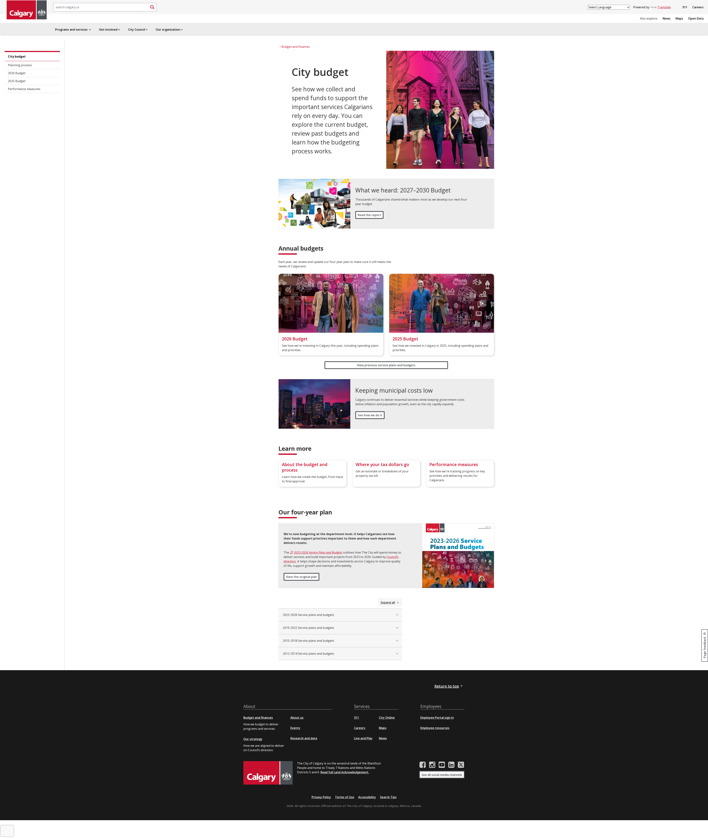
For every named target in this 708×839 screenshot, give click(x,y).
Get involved (108, 29)
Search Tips (388, 797)
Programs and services (71, 29)
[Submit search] (152, 7)
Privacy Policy (321, 797)
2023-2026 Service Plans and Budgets (318, 552)
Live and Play (363, 738)
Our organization (168, 29)
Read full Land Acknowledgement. (344, 772)
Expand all (388, 602)
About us (296, 718)
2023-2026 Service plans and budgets (308, 615)
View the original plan (301, 577)
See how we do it (370, 415)
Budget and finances (258, 718)
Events (295, 728)
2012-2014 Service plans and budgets (308, 654)
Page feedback (705, 647)
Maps (679, 18)
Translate (664, 7)
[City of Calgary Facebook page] (422, 765)
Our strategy (252, 739)
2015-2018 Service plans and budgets (308, 641)
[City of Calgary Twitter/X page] (461, 765)
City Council (136, 29)
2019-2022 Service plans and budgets (308, 628)
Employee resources (434, 728)
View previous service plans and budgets (386, 365)
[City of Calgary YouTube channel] (441, 765)
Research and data (303, 738)
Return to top (446, 686)
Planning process (20, 65)
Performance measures (24, 89)
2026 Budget (16, 73)
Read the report (369, 215)
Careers (698, 7)
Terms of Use (344, 797)
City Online (387, 718)
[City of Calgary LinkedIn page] (451, 765)
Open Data (696, 18)
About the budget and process (304, 467)
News (667, 18)
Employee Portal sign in (437, 718)
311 (684, 7)
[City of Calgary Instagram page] (432, 765)
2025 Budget (16, 81)
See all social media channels (441, 775)
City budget (17, 56)
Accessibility (367, 797)
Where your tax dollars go (382, 464)
